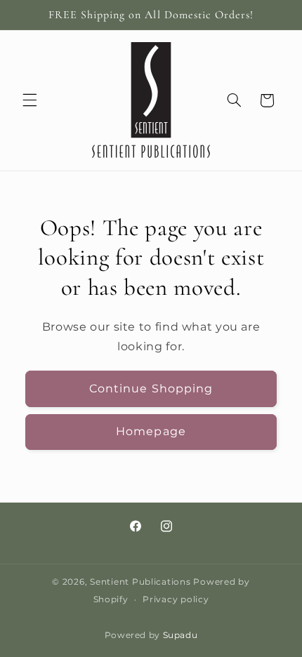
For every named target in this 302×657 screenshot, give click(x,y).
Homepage (150, 431)
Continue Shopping (151, 388)
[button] (29, 100)
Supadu (180, 635)
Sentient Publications (140, 582)
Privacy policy (176, 599)
